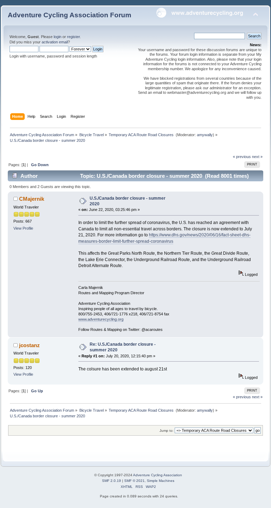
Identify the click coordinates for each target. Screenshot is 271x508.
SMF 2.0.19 (111, 481)
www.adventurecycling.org (101, 319)
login (57, 37)
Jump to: (166, 431)
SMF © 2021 (134, 481)
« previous (242, 157)
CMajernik (31, 199)
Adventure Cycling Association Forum (69, 15)
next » (257, 157)
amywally (205, 135)
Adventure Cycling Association (157, 475)
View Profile (23, 228)
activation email (55, 42)
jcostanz (29, 345)
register (73, 37)
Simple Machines (160, 481)
